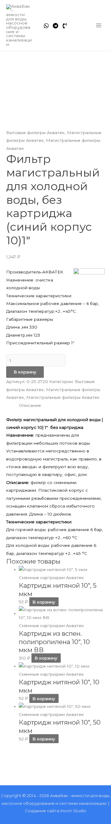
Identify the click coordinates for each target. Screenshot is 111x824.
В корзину (25, 371)
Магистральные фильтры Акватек (63, 397)
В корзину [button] (43, 601)
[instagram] (65, 25)
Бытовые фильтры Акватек (35, 132)
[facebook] (46, 25)
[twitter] (55, 25)
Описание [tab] (30, 405)
